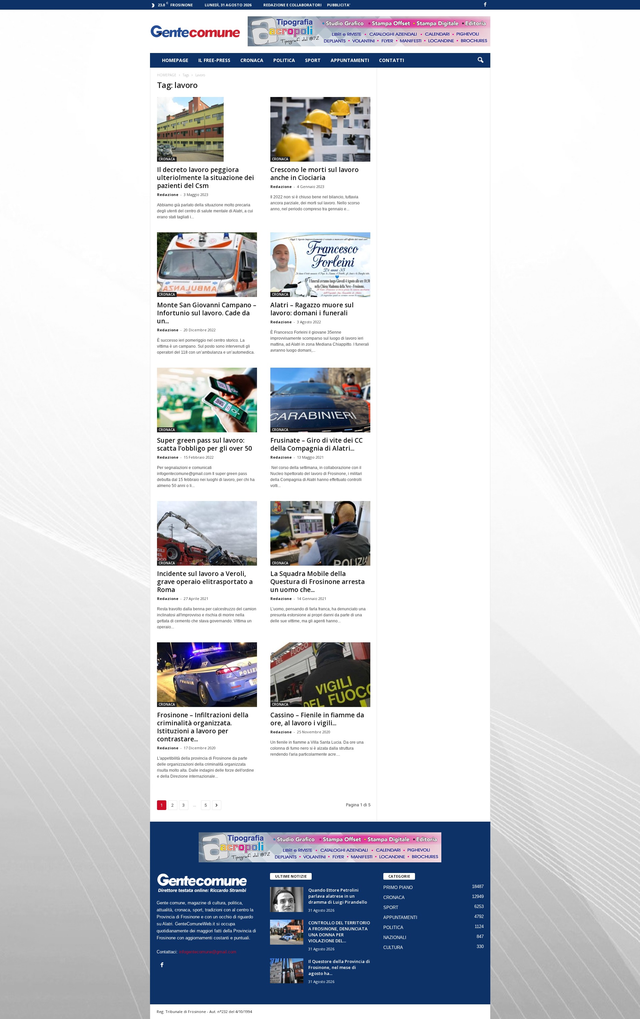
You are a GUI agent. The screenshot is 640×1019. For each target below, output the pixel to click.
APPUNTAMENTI (350, 60)
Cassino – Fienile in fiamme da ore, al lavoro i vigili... (317, 719)
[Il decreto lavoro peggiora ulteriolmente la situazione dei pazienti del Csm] (207, 129)
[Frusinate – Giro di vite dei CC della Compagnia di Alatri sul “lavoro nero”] (320, 400)
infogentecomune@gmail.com (207, 951)
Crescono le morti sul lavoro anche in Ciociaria (314, 173)
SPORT (313, 60)
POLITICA (284, 60)
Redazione (167, 194)
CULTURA (393, 947)
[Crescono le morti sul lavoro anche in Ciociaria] (320, 129)
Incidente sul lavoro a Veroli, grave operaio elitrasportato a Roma (205, 581)
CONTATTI (391, 60)
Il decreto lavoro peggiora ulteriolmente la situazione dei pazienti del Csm (205, 177)
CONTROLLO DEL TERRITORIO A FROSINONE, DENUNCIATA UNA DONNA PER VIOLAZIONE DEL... (339, 932)
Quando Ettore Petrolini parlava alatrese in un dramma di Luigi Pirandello (337, 896)
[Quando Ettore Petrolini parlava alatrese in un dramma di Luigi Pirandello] (286, 899)
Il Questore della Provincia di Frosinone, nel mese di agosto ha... (339, 967)
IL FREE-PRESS (214, 60)
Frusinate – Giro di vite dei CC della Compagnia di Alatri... (316, 444)
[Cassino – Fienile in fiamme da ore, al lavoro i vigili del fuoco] (320, 674)
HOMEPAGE (175, 60)
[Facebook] (485, 5)
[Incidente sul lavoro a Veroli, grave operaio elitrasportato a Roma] (207, 533)
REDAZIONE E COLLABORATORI (292, 4)
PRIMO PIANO (398, 887)
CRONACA (251, 60)
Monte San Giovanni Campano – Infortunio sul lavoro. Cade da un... (206, 313)
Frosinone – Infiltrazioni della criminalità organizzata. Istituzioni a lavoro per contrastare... (202, 727)
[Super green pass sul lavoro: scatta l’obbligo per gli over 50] (207, 400)
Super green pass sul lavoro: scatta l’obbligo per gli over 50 (204, 444)
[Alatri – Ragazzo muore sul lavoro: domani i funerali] (320, 264)
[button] (480, 60)
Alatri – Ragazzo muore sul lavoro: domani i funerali (312, 309)
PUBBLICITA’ (338, 4)
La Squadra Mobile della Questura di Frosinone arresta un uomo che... (317, 581)
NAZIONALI (394, 937)
